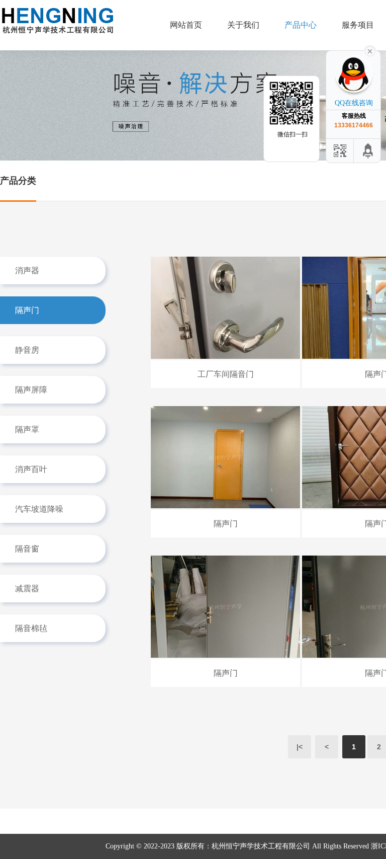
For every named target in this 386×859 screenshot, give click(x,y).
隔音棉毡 (31, 628)
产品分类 (18, 181)
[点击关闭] (370, 50)
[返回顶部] (368, 151)
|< (300, 747)
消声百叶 (31, 469)
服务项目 (358, 25)
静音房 (27, 350)
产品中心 (300, 25)
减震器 (27, 588)
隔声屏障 (31, 389)
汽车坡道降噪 (39, 509)
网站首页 (186, 25)
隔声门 (27, 310)
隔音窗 (27, 548)
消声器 (27, 270)
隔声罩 (27, 429)
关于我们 (243, 25)
